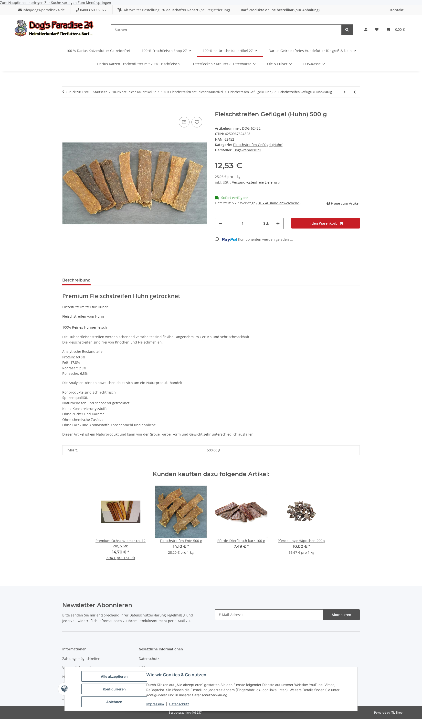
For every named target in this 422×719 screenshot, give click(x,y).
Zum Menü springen (94, 2)
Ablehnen (114, 702)
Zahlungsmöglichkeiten (81, 658)
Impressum (155, 704)
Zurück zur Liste (77, 92)
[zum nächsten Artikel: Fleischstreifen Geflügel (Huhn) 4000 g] (345, 92)
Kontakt (397, 10)
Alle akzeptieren (114, 676)
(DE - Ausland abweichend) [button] (278, 203)
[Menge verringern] (220, 223)
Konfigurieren (114, 689)
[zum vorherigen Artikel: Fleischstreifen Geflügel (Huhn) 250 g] (355, 92)
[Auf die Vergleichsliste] (184, 122)
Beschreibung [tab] (76, 280)
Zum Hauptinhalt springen (22, 2)
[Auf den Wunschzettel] (196, 122)
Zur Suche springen (61, 2)
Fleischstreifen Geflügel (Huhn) (258, 144)
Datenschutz (179, 704)
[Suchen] (347, 29)
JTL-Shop (396, 712)
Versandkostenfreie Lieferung (256, 182)
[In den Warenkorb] (66, 108)
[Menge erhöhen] (278, 223)
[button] (365, 29)
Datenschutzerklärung (147, 615)
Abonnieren (341, 614)
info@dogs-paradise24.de (44, 10)
